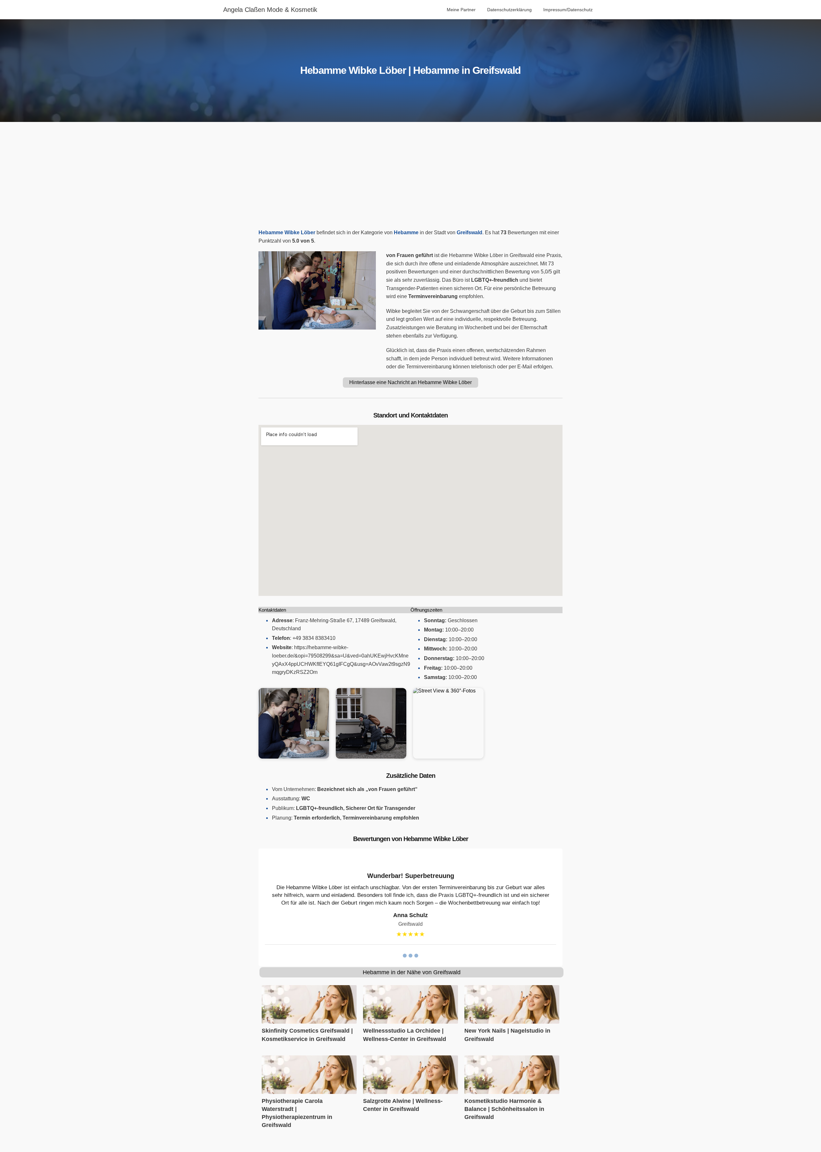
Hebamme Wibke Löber (286, 232)
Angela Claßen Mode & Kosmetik (270, 9)
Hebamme (406, 232)
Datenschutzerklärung (509, 9)
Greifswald (469, 232)
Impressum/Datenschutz (568, 9)
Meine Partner (461, 9)
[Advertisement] (410, 177)
